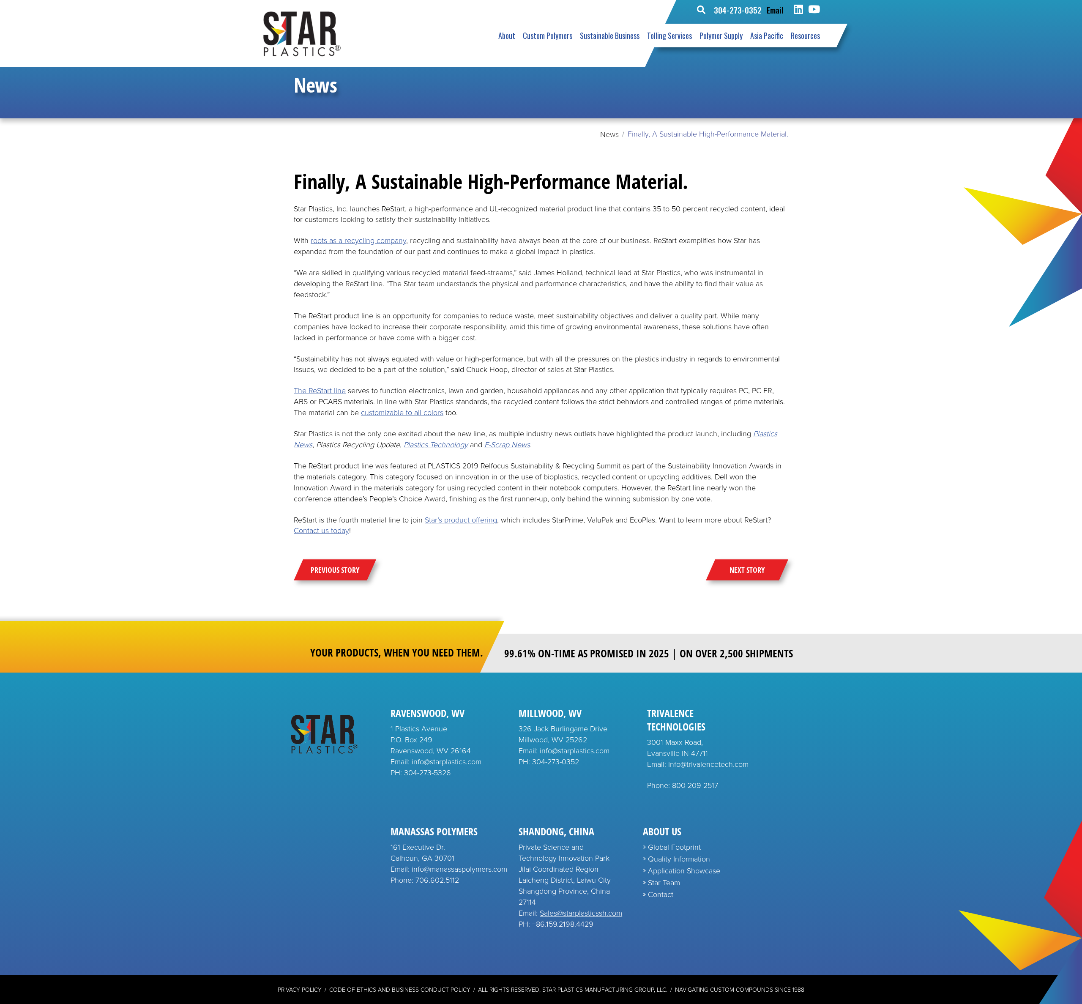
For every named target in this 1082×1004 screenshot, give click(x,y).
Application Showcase (684, 870)
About (506, 35)
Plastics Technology (436, 444)
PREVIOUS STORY (335, 570)
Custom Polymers (547, 35)
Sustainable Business (609, 35)
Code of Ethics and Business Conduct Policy (399, 989)
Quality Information (679, 859)
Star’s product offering (461, 519)
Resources (805, 35)
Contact (660, 894)
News (609, 134)
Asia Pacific (766, 35)
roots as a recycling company (358, 240)
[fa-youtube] (814, 9)
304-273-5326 (427, 772)
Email (775, 10)
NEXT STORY (747, 570)
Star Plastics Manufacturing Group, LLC (604, 989)
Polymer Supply (721, 35)
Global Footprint (674, 847)
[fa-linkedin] (798, 9)
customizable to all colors (402, 412)
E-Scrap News (507, 444)
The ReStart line (320, 390)
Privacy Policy (300, 989)
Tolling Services (669, 35)
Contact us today (321, 530)
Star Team (664, 882)
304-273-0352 (738, 10)
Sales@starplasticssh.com (581, 913)
